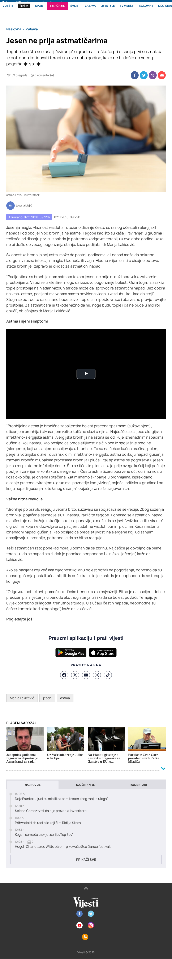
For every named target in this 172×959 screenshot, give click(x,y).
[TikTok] (108, 675)
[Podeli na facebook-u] (135, 75)
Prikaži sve (86, 859)
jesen (47, 698)
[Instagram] (97, 675)
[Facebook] (64, 675)
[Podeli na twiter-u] (144, 75)
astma (65, 698)
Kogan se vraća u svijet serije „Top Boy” (44, 834)
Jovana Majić (24, 205)
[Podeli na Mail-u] (162, 75)
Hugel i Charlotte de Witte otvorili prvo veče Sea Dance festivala (63, 846)
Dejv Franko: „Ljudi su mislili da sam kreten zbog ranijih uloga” (61, 799)
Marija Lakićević (22, 698)
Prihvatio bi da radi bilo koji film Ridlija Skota (48, 823)
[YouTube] (86, 675)
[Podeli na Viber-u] (153, 75)
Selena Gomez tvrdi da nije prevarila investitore (50, 811)
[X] (75, 675)
